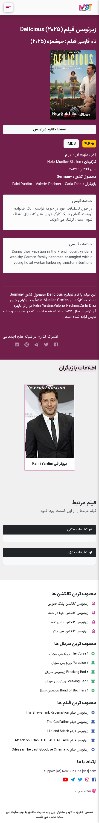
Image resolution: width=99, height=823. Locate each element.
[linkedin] (17, 344)
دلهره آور (81, 154)
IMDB (71, 144)
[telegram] (36, 344)
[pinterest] (26, 344)
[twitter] (46, 344)
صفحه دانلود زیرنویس (49, 129)
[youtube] (65, 779)
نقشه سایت (83, 791)
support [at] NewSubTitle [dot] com (70, 771)
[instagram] (87, 779)
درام (68, 154)
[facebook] (56, 344)
